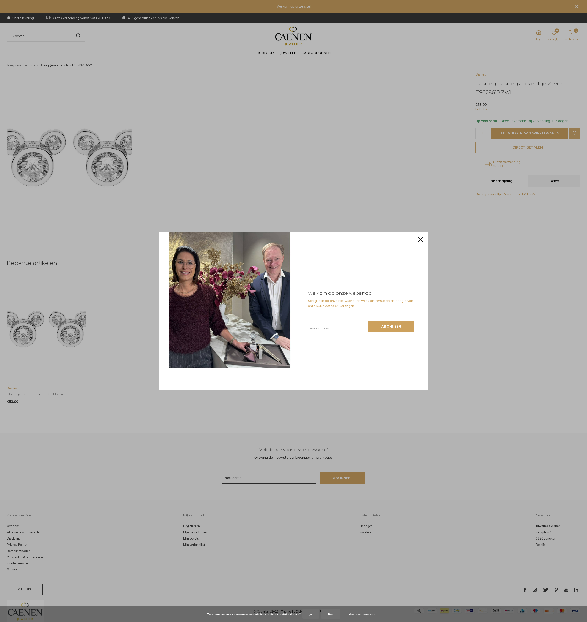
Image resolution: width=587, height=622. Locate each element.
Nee (330, 614)
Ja (310, 614)
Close (420, 239)
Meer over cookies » (361, 614)
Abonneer (391, 326)
